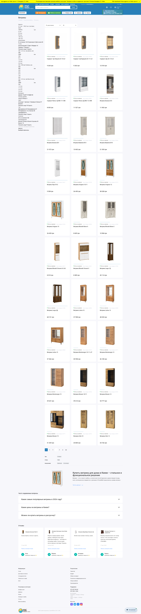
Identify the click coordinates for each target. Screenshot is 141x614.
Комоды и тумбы (22, 596)
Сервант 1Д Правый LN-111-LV (82, 59)
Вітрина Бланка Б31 (53, 142)
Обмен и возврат (74, 576)
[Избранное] (111, 7)
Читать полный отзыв (27, 548)
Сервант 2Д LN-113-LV (107, 59)
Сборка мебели (74, 580)
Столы (19, 599)
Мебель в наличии (55, 13)
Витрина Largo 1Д (105, 268)
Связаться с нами (22, 578)
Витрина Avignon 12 (106, 184)
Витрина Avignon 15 (53, 226)
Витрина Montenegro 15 (54, 394)
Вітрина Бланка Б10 (106, 101)
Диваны (79, 13)
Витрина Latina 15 (52, 352)
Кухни (88, 13)
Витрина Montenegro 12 (107, 352)
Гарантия (72, 571)
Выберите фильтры (29, 126)
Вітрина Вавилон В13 (79, 142)
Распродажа (42, 13)
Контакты (72, 4)
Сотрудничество (22, 576)
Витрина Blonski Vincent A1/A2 (56, 268)
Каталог (23, 12)
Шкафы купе (68, 13)
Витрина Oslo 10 (78, 436)
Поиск (73, 7)
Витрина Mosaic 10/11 (80, 394)
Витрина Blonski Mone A (80, 226)
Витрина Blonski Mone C (107, 226)
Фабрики (57, 4)
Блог (19, 580)
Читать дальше (77, 485)
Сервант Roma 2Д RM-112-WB (82, 101)
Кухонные (59, 463)
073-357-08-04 (87, 4)
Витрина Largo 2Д (52, 310)
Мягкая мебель (22, 601)
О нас (36, 4)
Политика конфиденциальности (78, 578)
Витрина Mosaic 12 (105, 394)
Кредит (52, 4)
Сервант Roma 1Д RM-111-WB (56, 101)
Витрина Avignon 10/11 (80, 184)
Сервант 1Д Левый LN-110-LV (56, 59)
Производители (74, 583)
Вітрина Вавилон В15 (106, 142)
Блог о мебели (65, 4)
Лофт (58, 459)
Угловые (59, 456)
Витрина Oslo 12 (105, 436)
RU (119, 4)
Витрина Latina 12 (105, 310)
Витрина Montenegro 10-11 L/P (82, 352)
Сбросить (21, 126)
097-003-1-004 (74, 591)
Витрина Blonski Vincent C (81, 268)
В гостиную (66, 463)
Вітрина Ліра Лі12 (52, 184)
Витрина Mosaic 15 (53, 436)
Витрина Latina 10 (78, 310)
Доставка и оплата (44, 4)
